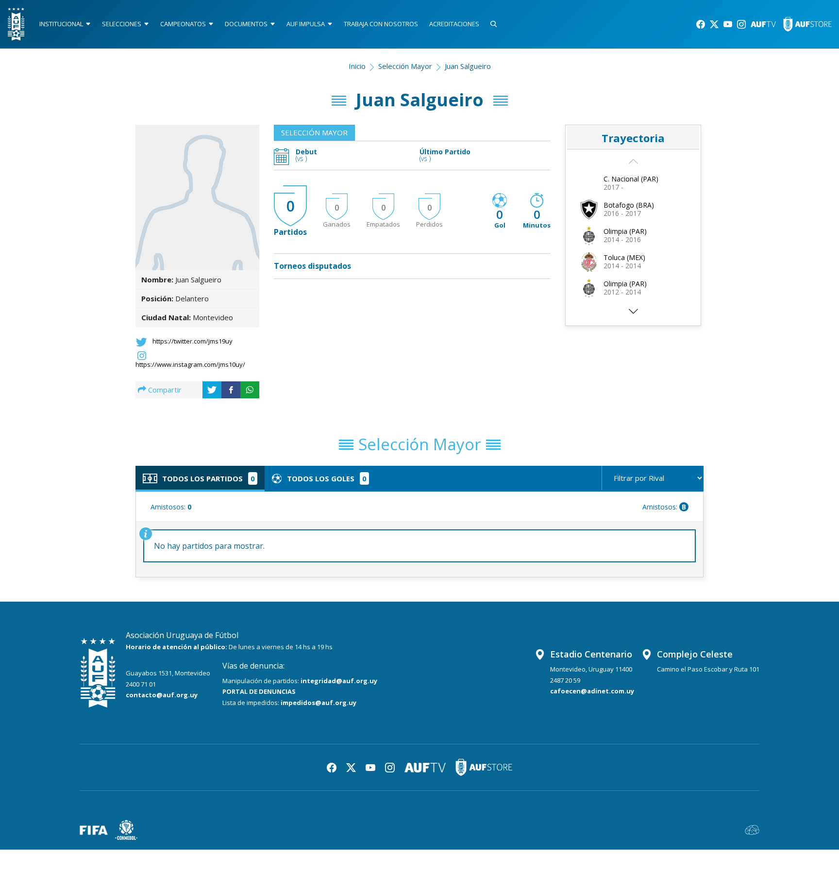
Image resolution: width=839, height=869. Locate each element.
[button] (633, 314)
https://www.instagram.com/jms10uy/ (190, 364)
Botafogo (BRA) (629, 205)
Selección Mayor (405, 66)
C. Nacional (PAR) (631, 178)
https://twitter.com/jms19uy (192, 341)
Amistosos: (171, 506)
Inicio (357, 66)
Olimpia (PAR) (625, 231)
